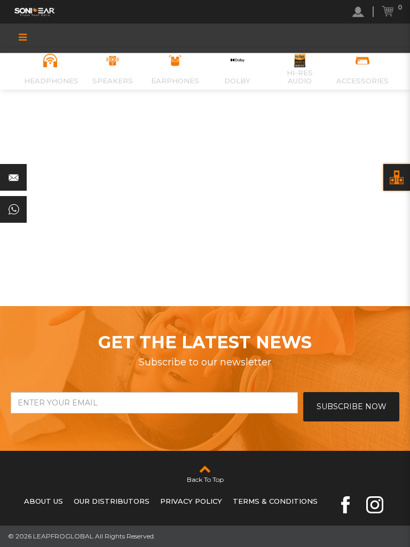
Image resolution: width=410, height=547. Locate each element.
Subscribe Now (352, 406)
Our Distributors (111, 501)
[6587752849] (13, 209)
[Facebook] (345, 504)
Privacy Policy (191, 501)
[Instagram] (374, 504)
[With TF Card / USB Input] (396, 177)
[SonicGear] (35, 12)
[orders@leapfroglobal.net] (13, 177)
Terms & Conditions (275, 501)
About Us (43, 501)
